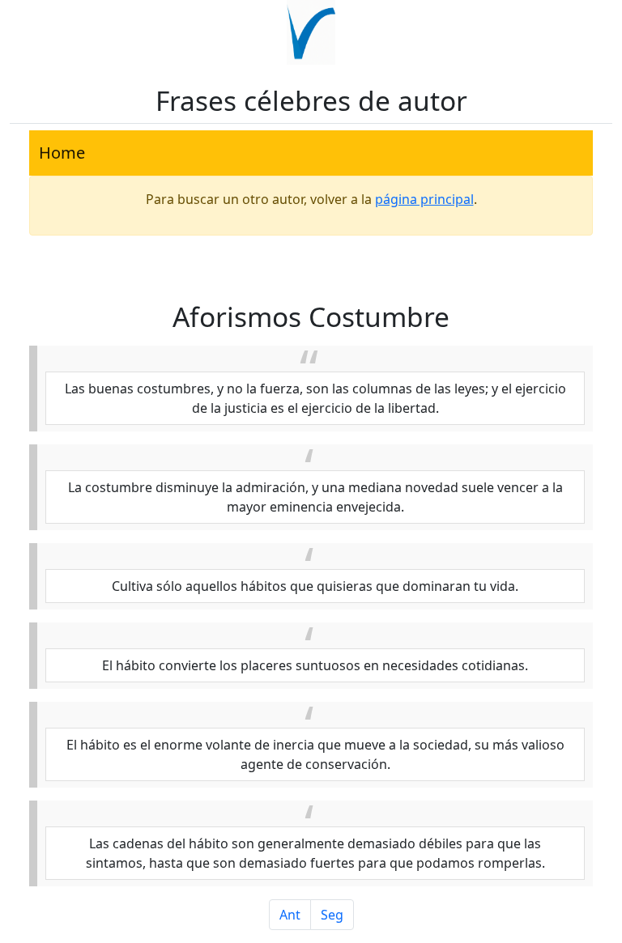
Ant (289, 915)
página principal (424, 199)
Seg (332, 915)
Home (62, 153)
